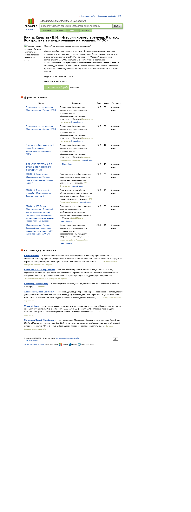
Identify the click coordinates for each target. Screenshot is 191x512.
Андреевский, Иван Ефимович (39, 292)
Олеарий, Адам (31, 306)
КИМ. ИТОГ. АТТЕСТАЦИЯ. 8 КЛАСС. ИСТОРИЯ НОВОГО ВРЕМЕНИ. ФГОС (39, 167)
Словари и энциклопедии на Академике (63, 21)
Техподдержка (61, 338)
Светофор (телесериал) (36, 284)
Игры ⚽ (85, 30)
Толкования (46, 30)
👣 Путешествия (32, 340)
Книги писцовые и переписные (39, 270)
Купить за (57, 87)
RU (119, 16)
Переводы (60, 30)
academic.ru (31, 29)
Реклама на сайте (72, 338)
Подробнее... (77, 122)
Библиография (31, 255)
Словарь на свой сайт (106, 16)
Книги (72, 30)
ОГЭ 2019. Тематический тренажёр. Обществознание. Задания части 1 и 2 (39, 193)
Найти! (117, 26)
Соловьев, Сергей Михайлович (40, 320)
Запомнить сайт (88, 16)
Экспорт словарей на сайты (34, 344)
